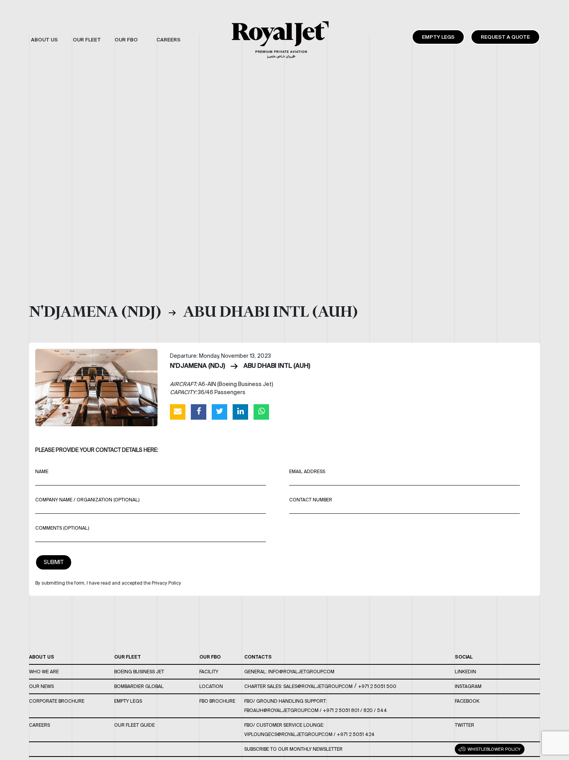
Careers (39, 724)
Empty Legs (438, 37)
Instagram (468, 686)
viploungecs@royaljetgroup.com (288, 734)
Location (211, 686)
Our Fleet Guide (134, 724)
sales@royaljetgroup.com (318, 686)
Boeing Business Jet (139, 671)
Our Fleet (127, 656)
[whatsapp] (261, 411)
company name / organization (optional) (87, 499)
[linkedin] (240, 411)
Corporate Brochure (56, 700)
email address (307, 471)
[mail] (177, 411)
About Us (41, 656)
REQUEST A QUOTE (505, 37)
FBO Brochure (217, 700)
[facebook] (198, 411)
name (41, 471)
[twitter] (219, 411)
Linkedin (465, 671)
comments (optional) (62, 527)
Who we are (44, 671)
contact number (310, 499)
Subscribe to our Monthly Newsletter (293, 748)
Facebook (467, 700)
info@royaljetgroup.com (301, 671)
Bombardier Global (139, 686)
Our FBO (210, 656)
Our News (41, 686)
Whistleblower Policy (493, 749)
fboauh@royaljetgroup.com (281, 710)
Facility (208, 671)
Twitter (464, 724)
